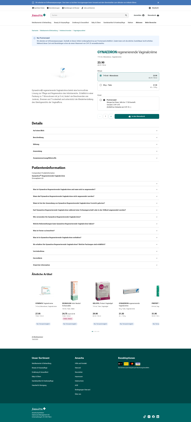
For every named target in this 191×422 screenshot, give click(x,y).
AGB (76, 385)
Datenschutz (79, 381)
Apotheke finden (39, 8)
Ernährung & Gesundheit (40, 372)
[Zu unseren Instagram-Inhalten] (149, 416)
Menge (99, 71)
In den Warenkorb (138, 116)
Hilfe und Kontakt (81, 363)
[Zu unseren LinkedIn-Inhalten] (157, 416)
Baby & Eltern (36, 376)
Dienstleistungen (54, 8)
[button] (154, 8)
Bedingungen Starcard (82, 390)
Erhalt (99, 95)
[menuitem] (41, 22)
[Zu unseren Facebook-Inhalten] (153, 416)
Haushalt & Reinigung (39, 385)
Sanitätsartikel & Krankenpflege (42, 381)
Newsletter (79, 372)
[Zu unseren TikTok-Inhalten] (144, 416)
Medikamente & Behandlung (49, 30)
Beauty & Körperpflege (39, 368)
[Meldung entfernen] (158, 2)
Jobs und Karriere (89, 8)
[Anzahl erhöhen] (111, 116)
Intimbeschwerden (65, 30)
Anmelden (137, 15)
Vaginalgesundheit (79, 30)
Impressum (79, 376)
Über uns (78, 394)
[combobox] (86, 15)
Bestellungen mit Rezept (71, 8)
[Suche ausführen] (126, 15)
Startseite (35, 30)
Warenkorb (152, 15)
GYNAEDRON (107, 52)
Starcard (78, 368)
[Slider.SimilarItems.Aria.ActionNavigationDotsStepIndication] (92, 331)
